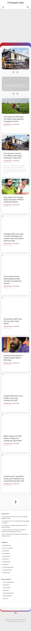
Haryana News (6, 553)
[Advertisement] (15, 26)
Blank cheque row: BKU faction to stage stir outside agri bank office (13, 438)
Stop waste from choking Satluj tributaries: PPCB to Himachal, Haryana (14, 199)
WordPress (15, 621)
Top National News (7, 570)
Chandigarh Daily (15, 2)
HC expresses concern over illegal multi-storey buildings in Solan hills (15, 49)
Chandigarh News (8, 124)
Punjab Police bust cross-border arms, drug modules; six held (13, 398)
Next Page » (15, 502)
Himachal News (6, 556)
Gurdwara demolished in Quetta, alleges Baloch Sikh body (13, 358)
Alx (24, 621)
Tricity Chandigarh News (8, 582)
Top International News (8, 567)
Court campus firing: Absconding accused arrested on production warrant (15, 78)
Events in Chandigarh (8, 548)
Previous (13, 72)
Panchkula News (7, 561)
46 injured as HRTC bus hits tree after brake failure (13, 321)
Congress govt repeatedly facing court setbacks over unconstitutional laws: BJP (14, 478)
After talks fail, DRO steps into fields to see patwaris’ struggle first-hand (14, 119)
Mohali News (6, 559)
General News (16, 124)
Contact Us (5, 598)
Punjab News (6, 564)
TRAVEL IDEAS (6, 572)
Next (17, 72)
